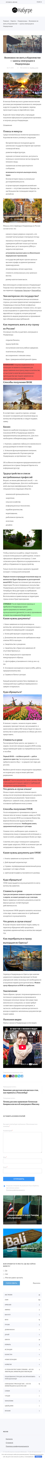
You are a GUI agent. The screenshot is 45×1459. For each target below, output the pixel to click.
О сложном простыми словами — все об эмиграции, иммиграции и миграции (19, 1370)
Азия (6, 1300)
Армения (8, 1305)
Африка (7, 1310)
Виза (6, 1319)
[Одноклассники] (7, 1076)
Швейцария (9, 1406)
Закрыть (38, 1456)
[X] (10, 1076)
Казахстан (8, 1354)
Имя (5, 1157)
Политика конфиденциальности (15, 1190)
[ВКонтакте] (4, 1076)
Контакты (9, 1439)
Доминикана (10, 1329)
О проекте (9, 1443)
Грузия (7, 1324)
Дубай (7, 1334)
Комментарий (8, 1130)
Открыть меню (11, 2)
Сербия (7, 1391)
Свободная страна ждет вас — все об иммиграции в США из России (18, 1385)
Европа (7, 1339)
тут (15, 468)
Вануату (8, 1314)
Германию (19, 290)
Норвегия (8, 1364)
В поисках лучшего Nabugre (22, 10)
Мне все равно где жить (14, 1278)
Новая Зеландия (11, 1359)
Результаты (36, 1283)
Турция (7, 1396)
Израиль (8, 1344)
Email (5, 1167)
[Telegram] (22, 1076)
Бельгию (26, 290)
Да (6, 1271)
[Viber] (13, 1076)
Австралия (8, 1295)
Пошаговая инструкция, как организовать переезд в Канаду (20, 1378)
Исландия (8, 1349)
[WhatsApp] (16, 1076)
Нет (6, 1274)
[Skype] (19, 1076)
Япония (7, 1411)
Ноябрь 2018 (34, 68)
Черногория (9, 1401)
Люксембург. (36, 290)
